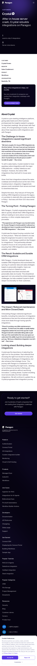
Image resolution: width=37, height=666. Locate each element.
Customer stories (8, 612)
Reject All (27, 657)
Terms (15, 653)
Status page (6, 527)
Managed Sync (7, 473)
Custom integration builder (11, 455)
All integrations (7, 451)
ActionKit (5, 477)
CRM (4, 584)
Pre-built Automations (9, 503)
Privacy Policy (8, 653)
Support (5, 531)
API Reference (7, 520)
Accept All (10, 657)
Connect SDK (6, 541)
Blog (3, 609)
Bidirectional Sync (8, 499)
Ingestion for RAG (8, 492)
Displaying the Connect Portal (12, 545)
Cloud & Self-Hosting (9, 462)
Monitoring (5, 458)
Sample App (6, 552)
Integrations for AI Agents (10, 495)
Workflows (5, 480)
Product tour (6, 620)
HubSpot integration (9, 570)
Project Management (9, 591)
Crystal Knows (6, 63)
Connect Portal (7, 447)
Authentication (7, 444)
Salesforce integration (9, 566)
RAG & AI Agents (8, 563)
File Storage (6, 587)
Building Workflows (8, 549)
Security (5, 605)
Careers (5, 616)
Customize (17, 662)
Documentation (7, 517)
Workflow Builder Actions (10, 506)
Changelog (6, 524)
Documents (6, 595)
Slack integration (7, 574)
